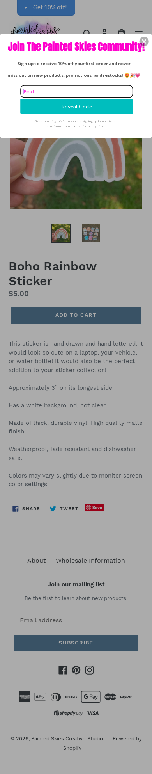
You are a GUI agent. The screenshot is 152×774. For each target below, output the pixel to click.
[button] (144, 41)
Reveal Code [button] (76, 106)
